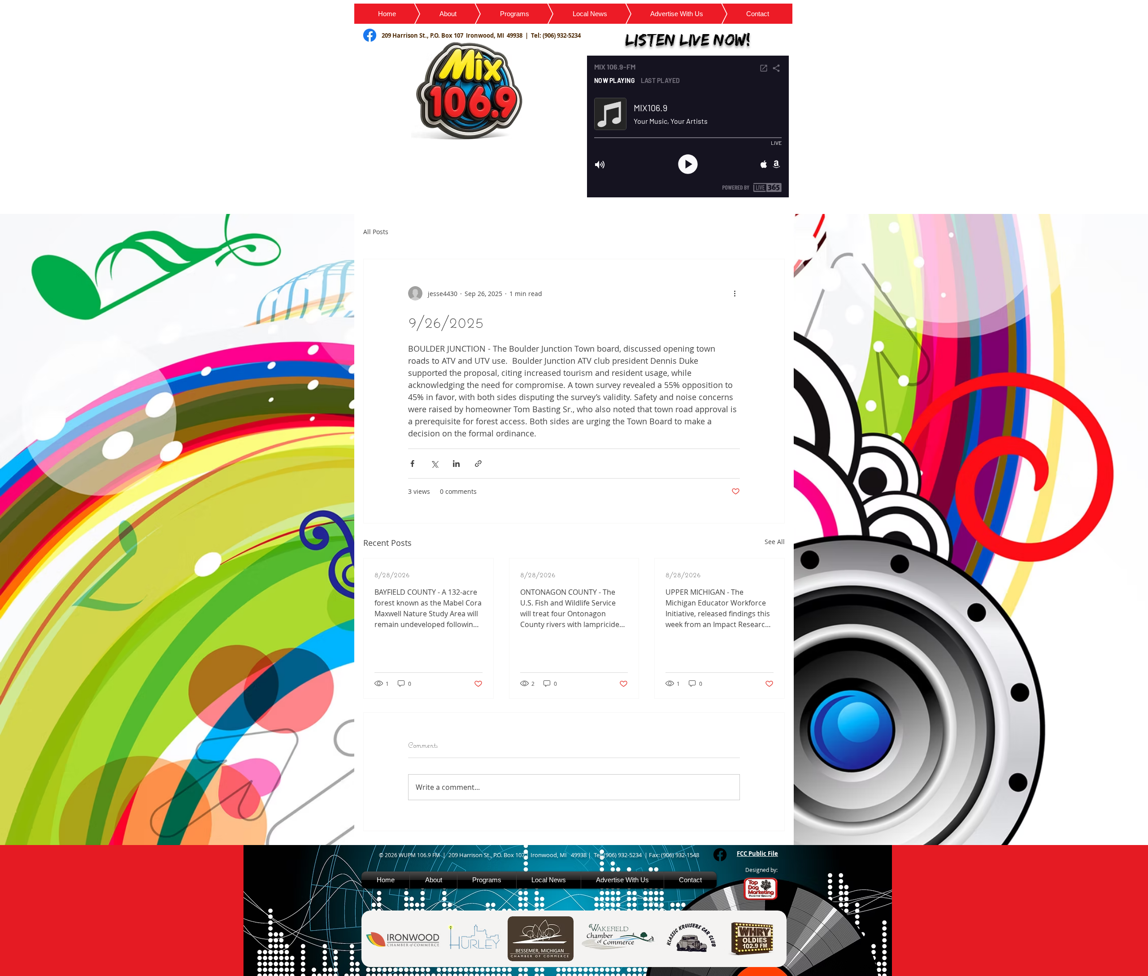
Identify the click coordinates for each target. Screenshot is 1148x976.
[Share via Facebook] (412, 463)
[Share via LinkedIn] (456, 463)
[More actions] (734, 293)
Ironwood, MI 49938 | (498, 35)
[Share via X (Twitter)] (434, 463)
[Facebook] (720, 854)
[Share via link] (478, 463)
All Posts (375, 231)
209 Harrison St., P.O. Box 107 (424, 35)
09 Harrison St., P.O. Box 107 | (491, 855)
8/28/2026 (392, 574)
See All (775, 541)
